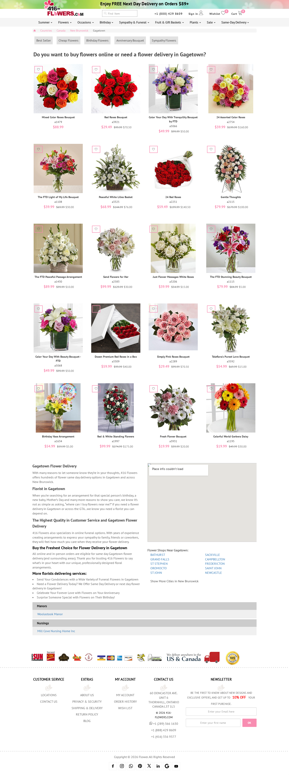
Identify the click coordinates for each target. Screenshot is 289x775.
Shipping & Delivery (87, 708)
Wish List (125, 708)
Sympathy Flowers (164, 40)
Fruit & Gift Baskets (168, 22)
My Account (125, 695)
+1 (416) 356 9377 (163, 737)
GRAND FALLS (159, 559)
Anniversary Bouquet (130, 40)
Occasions (84, 22)
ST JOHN (156, 573)
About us (87, 695)
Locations (49, 695)
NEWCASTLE (213, 573)
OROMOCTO (158, 568)
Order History (125, 701)
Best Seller (43, 40)
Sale (210, 22)
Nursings (43, 623)
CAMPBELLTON (215, 559)
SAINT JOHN (213, 568)
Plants (194, 22)
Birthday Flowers (97, 40)
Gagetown (99, 30)
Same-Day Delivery (234, 22)
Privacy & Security (87, 701)
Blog (87, 721)
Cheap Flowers (68, 40)
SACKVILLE (212, 555)
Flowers (64, 22)
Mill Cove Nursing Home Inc (56, 631)
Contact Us (48, 701)
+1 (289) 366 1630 (165, 724)
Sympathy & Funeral (133, 22)
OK (249, 723)
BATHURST (157, 555)
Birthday (105, 22)
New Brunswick (79, 30)
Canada (61, 30)
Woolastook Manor (50, 614)
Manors (42, 606)
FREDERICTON (215, 564)
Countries (46, 30)
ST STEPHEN (159, 564)
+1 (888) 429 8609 (169, 14)
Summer (44, 22)
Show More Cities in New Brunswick (174, 581)
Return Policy (87, 714)
